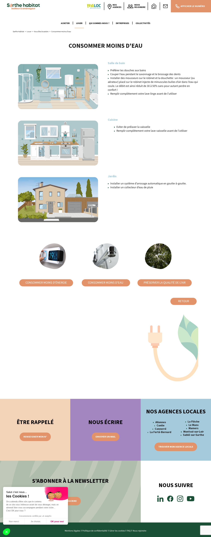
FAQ (129, 530)
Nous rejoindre (139, 530)
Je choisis (35, 521)
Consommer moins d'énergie (46, 282)
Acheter (65, 23)
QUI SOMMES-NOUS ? (99, 23)
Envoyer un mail (106, 436)
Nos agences (117, 6)
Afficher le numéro (193, 6)
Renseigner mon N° (35, 436)
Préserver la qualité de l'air (165, 282)
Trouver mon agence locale (175, 446)
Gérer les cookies (117, 530)
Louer (79, 23)
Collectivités (143, 23)
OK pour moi (57, 521)
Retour (183, 301)
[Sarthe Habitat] (24, 6)
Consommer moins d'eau (106, 282)
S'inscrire (70, 501)
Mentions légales (72, 530)
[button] (6, 531)
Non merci (14, 521)
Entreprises (122, 23)
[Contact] (165, 6)
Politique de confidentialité (94, 530)
